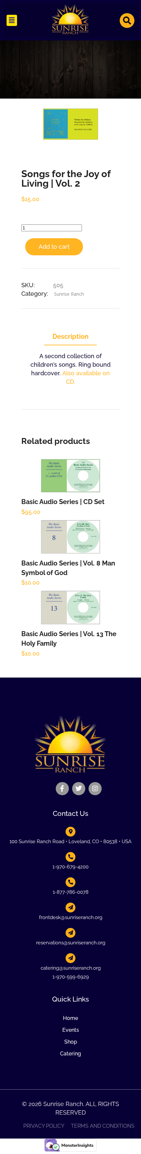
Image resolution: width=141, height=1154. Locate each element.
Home (70, 1018)
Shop (70, 1042)
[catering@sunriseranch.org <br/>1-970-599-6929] (70, 958)
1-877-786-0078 (71, 892)
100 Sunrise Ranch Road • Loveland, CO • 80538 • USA (70, 841)
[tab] (70, 337)
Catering (70, 1053)
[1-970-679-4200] (70, 857)
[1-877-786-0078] (70, 882)
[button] (12, 20)
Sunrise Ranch (69, 294)
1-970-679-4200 (70, 867)
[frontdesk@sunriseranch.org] (70, 907)
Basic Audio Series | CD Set (63, 502)
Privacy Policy (43, 1126)
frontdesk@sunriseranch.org (70, 917)
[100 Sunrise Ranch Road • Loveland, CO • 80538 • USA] (70, 832)
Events (70, 1030)
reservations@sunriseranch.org (70, 943)
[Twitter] (78, 788)
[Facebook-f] (62, 788)
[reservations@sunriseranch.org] (70, 933)
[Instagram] (95, 788)
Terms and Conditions (102, 1126)
